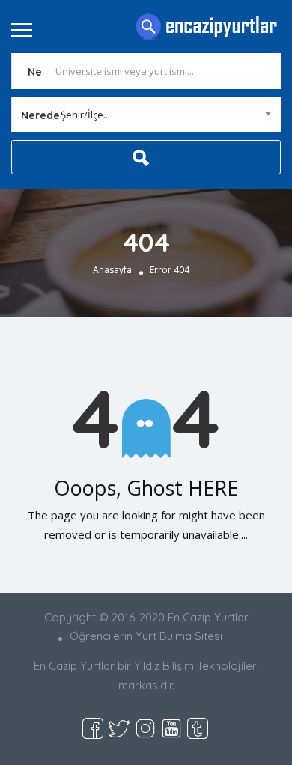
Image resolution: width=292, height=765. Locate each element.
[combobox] (146, 114)
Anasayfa (112, 269)
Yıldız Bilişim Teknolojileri (196, 666)
